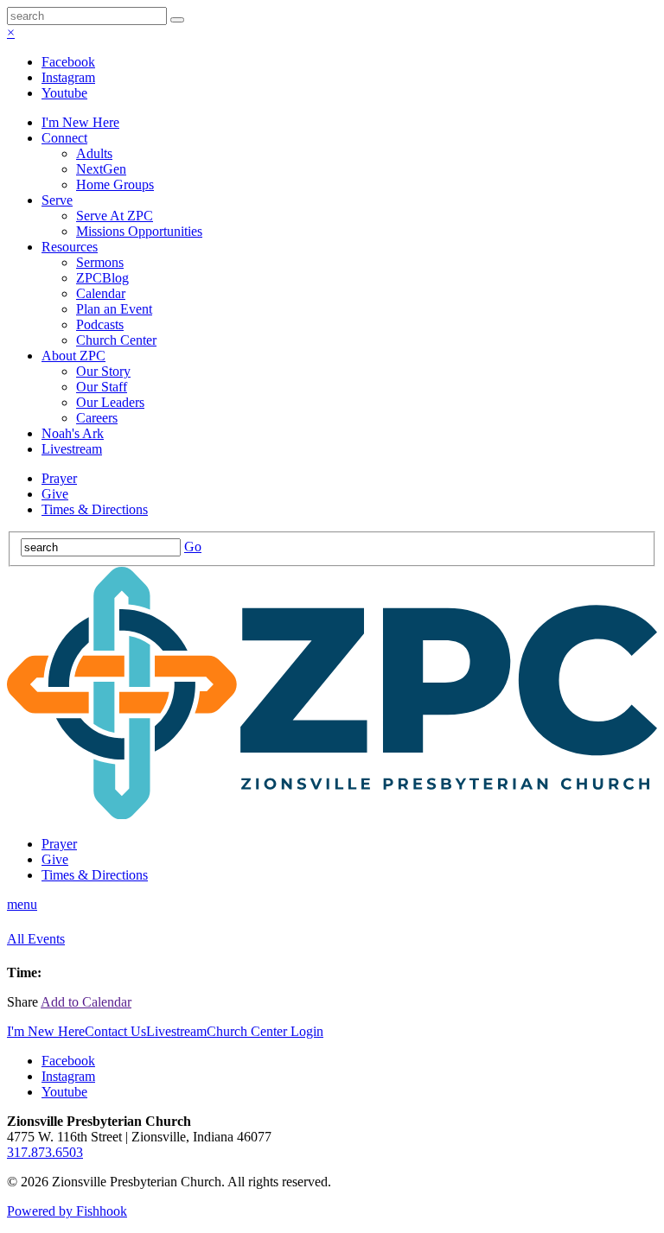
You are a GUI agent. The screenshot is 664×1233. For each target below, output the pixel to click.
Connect (64, 137)
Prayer (59, 478)
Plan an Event (114, 309)
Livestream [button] (176, 1031)
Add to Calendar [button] (86, 1002)
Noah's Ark (73, 433)
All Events (36, 938)
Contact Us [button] (115, 1031)
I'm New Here (80, 122)
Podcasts (100, 324)
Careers (97, 417)
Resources (70, 246)
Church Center (116, 340)
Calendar (100, 293)
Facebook (68, 61)
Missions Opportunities (139, 231)
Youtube (64, 93)
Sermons (100, 262)
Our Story (103, 371)
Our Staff (101, 386)
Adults (94, 153)
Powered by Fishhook (67, 1211)
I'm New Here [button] (46, 1031)
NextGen (101, 169)
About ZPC (73, 355)
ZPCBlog (102, 277)
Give (55, 493)
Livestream (72, 449)
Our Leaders (110, 402)
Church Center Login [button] (265, 1031)
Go (192, 546)
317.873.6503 (45, 1152)
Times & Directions (95, 509)
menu (22, 904)
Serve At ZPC (114, 215)
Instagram (68, 77)
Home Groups (115, 184)
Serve (57, 200)
